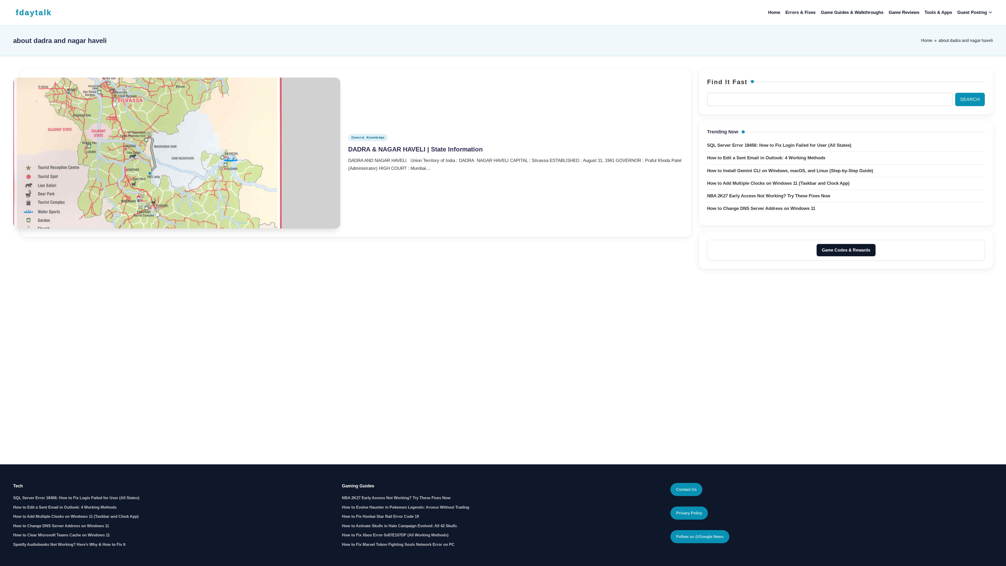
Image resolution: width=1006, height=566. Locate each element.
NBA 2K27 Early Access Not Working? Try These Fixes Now (396, 498)
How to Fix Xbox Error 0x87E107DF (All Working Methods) (395, 535)
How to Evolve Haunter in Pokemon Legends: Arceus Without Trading (405, 507)
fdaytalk (34, 12)
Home (926, 40)
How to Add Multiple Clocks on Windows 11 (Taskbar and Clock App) (76, 516)
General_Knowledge (368, 137)
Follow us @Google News (700, 536)
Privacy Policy (689, 513)
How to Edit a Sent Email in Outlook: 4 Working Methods (65, 507)
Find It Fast (727, 81)
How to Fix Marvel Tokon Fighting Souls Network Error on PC (398, 544)
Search (970, 99)
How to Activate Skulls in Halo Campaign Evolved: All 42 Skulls (399, 526)
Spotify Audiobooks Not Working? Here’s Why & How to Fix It (69, 544)
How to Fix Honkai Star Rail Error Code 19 (380, 516)
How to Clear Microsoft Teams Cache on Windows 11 (61, 535)
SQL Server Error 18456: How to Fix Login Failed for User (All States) (76, 498)
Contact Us (686, 489)
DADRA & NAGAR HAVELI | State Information (415, 149)
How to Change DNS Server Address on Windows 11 (61, 526)
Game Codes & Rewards (846, 250)
